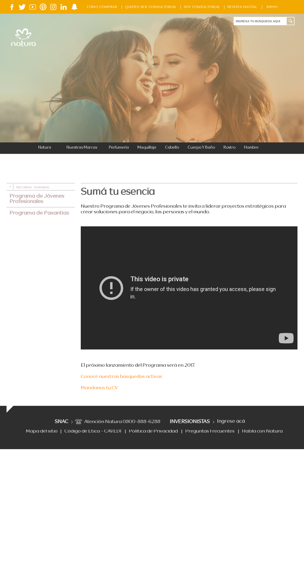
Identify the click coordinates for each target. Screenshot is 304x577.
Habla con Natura (262, 431)
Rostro (229, 148)
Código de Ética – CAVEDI (92, 431)
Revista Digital (242, 7)
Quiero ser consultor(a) (150, 7)
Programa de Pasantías (39, 213)
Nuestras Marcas (81, 148)
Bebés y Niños (48, 159)
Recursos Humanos (32, 187)
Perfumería (119, 148)
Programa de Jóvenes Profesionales (37, 198)
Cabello (172, 148)
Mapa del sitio (42, 431)
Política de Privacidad (153, 431)
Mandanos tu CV (99, 388)
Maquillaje (146, 148)
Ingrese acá (231, 421)
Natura (44, 148)
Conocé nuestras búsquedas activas (121, 376)
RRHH (272, 7)
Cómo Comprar (102, 7)
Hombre (251, 148)
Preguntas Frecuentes (210, 431)
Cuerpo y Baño (201, 148)
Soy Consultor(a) (202, 7)
